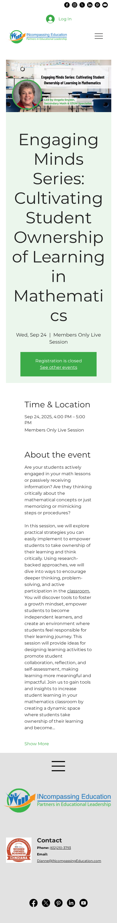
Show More (36, 743)
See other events (58, 367)
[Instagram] (74, 5)
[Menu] (58, 766)
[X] (82, 5)
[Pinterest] (97, 5)
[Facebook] (67, 5)
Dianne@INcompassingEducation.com (69, 861)
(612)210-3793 (60, 848)
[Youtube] (105, 5)
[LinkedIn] (90, 5)
